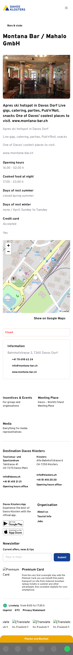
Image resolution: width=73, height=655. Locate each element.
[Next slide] (65, 93)
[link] (4, 496)
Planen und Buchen (36, 639)
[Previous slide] (56, 93)
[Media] (4, 418)
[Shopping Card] (57, 8)
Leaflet (65, 311)
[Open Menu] (66, 8)
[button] (36, 277)
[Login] (47, 8)
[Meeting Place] (39, 392)
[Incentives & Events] (4, 392)
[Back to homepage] (14, 8)
